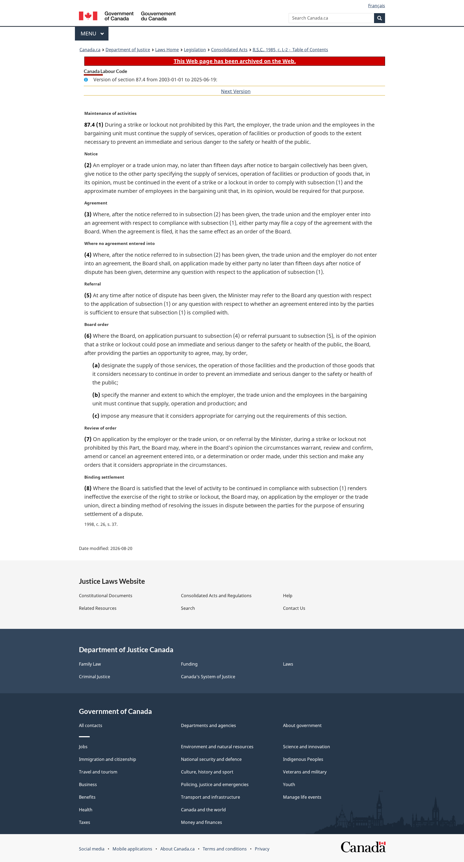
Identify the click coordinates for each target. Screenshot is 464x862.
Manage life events (302, 797)
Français (376, 6)
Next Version (236, 91)
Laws (288, 664)
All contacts (90, 725)
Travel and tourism (98, 772)
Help (287, 596)
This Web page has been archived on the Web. (235, 61)
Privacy (262, 849)
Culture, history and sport (207, 772)
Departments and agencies (208, 725)
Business (88, 784)
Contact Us (294, 608)
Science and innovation (306, 747)
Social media (91, 849)
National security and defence (211, 759)
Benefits (87, 797)
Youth (289, 784)
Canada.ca (89, 50)
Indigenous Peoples (303, 759)
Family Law (90, 664)
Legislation (195, 50)
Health (85, 810)
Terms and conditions (225, 849)
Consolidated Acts (229, 50)
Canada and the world (203, 810)
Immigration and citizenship (107, 759)
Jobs (83, 747)
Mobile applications (132, 849)
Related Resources (98, 608)
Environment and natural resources (217, 747)
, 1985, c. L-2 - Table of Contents (290, 50)
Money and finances (201, 822)
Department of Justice (128, 50)
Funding (189, 664)
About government (302, 725)
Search (188, 608)
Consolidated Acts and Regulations (216, 596)
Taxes (84, 822)
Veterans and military (305, 772)
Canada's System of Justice (208, 677)
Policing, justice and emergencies (215, 784)
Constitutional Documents (105, 596)
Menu (89, 33)
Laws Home (167, 50)
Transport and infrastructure (210, 797)
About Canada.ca (177, 849)
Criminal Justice (94, 677)
